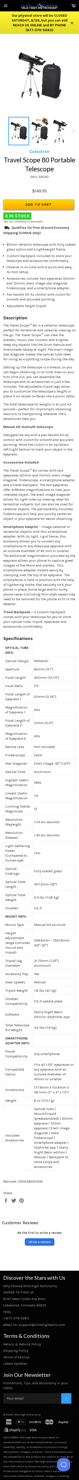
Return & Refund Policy (22, 1344)
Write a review (40, 1242)
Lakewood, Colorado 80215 (24, 1305)
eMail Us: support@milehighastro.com (34, 1325)
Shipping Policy (15, 1351)
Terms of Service (16, 1357)
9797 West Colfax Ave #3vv (24, 1299)
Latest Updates (15, 1363)
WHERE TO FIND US (18, 1292)
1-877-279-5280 (16, 1318)
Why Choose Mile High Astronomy (30, 1286)
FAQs (7, 1312)
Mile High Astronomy (27, 1414)
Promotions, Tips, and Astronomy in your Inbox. (35, 1385)
